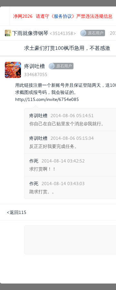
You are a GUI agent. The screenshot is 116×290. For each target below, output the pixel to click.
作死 (33, 161)
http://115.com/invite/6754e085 (47, 99)
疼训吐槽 (34, 65)
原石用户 (95, 32)
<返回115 (16, 212)
